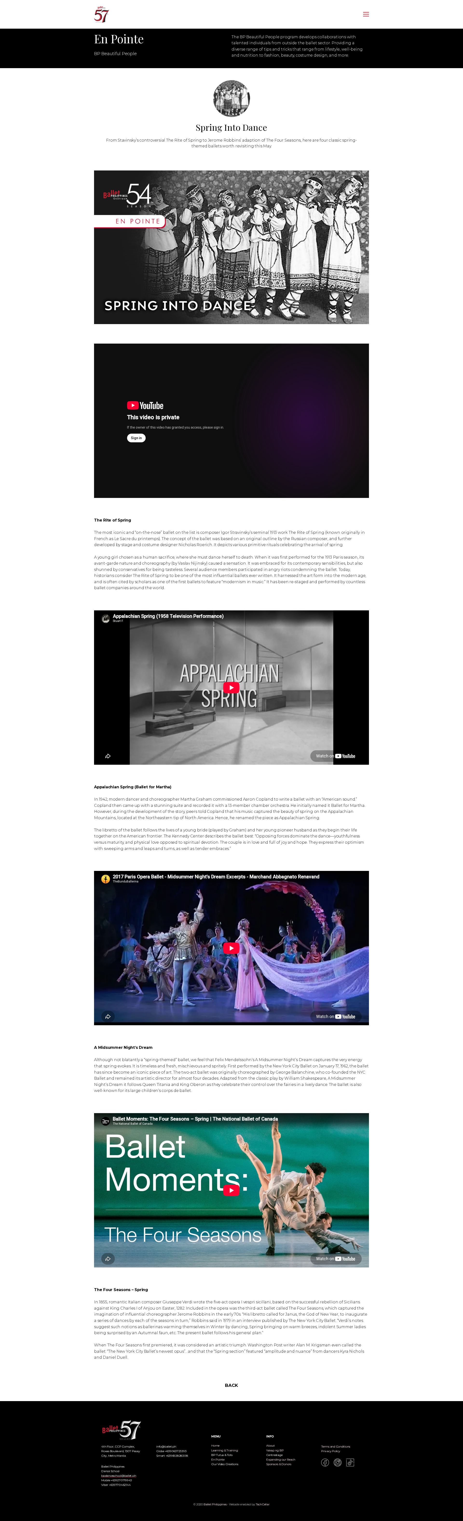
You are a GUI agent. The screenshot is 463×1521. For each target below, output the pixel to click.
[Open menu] (366, 14)
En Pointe (218, 1459)
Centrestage (274, 1455)
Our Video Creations (224, 1464)
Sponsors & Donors (278, 1464)
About (270, 1445)
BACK (231, 1385)
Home (215, 1445)
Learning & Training (224, 1450)
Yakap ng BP (275, 1450)
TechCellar (263, 1504)
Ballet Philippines (215, 1504)
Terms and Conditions (335, 1446)
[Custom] (350, 1462)
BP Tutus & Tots (221, 1455)
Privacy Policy (330, 1451)
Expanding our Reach (280, 1459)
